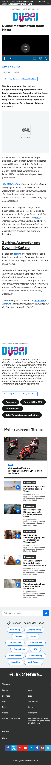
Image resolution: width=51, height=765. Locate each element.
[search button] (46, 613)
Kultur (30, 707)
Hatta (37, 217)
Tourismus (11, 402)
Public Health (15, 643)
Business (6, 696)
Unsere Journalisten (11, 718)
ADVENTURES (11, 66)
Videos (5, 713)
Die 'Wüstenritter (11, 184)
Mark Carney (34, 662)
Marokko (15, 662)
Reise (4, 707)
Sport (10, 465)
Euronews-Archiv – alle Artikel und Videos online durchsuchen (39, 720)
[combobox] (25, 613)
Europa (5, 690)
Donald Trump (35, 643)
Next (4, 701)
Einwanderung (35, 656)
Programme (33, 713)
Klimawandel (15, 656)
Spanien (19, 636)
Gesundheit (33, 701)
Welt (30, 690)
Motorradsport (12, 408)
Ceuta (33, 636)
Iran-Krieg (15, 630)
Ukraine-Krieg (34, 630)
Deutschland (20, 649)
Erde (30, 696)
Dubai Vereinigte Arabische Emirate (22, 415)
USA (35, 649)
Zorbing (17, 253)
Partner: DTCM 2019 (33, 402)
